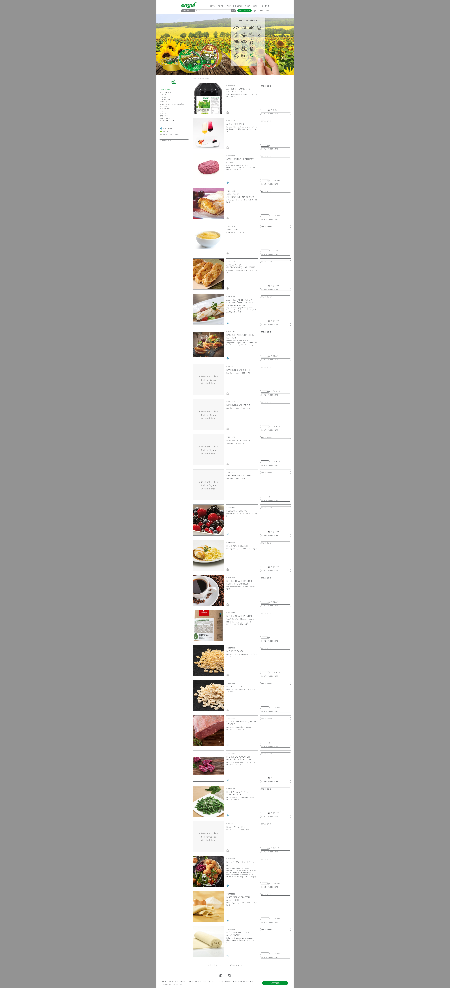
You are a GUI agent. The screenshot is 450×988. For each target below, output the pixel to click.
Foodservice (224, 6)
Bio (161, 111)
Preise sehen (266, 86)
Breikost (163, 116)
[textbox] (214, 10)
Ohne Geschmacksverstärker (173, 104)
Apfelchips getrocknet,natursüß (240, 195)
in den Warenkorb (269, 114)
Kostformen (187, 11)
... (221, 965)
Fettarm (163, 102)
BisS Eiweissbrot (236, 827)
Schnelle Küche (167, 121)
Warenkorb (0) (244, 11)
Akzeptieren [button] (275, 983)
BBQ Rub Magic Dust (238, 475)
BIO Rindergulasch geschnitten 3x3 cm (238, 758)
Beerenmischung (236, 510)
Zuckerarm (165, 109)
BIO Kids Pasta (234, 651)
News (212, 6)
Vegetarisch (165, 92)
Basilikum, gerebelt (238, 370)
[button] (233, 10)
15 (226, 965)
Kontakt (265, 6)
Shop (247, 6)
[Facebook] (221, 975)
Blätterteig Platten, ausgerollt (238, 898)
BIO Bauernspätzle (237, 545)
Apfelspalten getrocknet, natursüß (240, 266)
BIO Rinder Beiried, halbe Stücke (241, 723)
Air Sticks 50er (235, 124)
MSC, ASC (164, 114)
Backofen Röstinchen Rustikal (240, 336)
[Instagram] (229, 975)
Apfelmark (232, 229)
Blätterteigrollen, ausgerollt (237, 934)
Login (255, 6)
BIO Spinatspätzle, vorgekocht (237, 793)
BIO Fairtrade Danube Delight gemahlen (239, 582)
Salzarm (163, 107)
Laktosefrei (165, 97)
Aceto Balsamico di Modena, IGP (238, 90)
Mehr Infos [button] (177, 984)
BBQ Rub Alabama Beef (239, 440)
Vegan (163, 95)
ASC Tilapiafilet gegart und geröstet (240, 301)
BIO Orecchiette (236, 686)
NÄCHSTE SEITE (236, 965)
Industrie (237, 6)
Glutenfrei (165, 100)
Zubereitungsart (167, 141)
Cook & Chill (166, 118)
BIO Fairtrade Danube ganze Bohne (240, 617)
